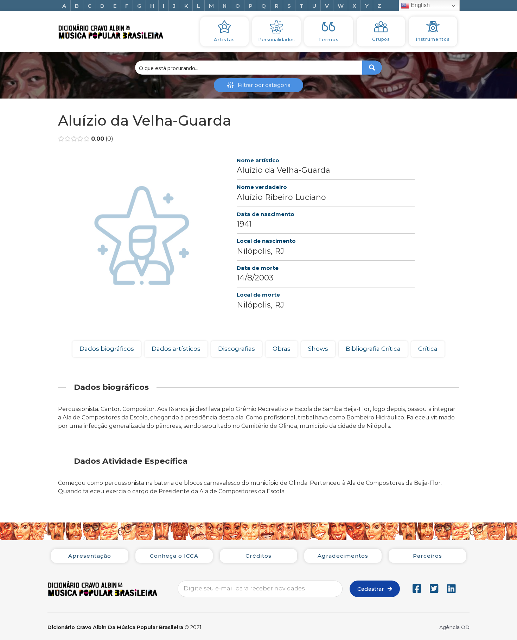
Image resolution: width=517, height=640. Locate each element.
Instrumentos (432, 39)
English (419, 5)
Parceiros (427, 555)
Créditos (258, 555)
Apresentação (89, 555)
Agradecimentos (343, 555)
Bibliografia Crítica (373, 348)
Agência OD (454, 627)
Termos (328, 39)
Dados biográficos (106, 348)
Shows (318, 348)
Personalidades (276, 39)
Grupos (381, 39)
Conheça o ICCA (174, 555)
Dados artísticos (176, 348)
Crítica (428, 348)
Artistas (224, 39)
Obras (282, 348)
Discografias (236, 348)
